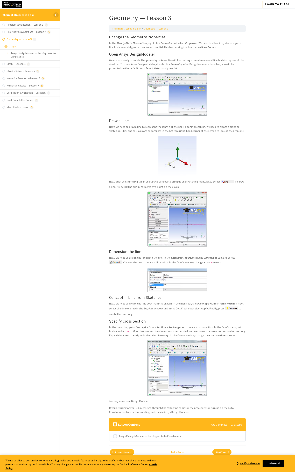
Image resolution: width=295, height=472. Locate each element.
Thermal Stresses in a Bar (18, 15)
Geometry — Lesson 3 (156, 28)
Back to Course (177, 452)
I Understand (273, 463)
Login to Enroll (278, 4)
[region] (147, 463)
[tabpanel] (177, 224)
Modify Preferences (250, 463)
